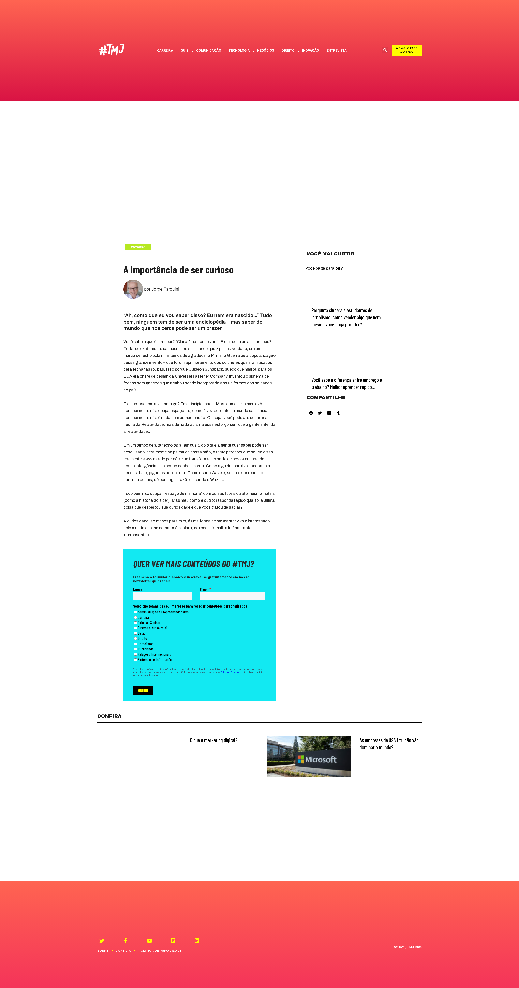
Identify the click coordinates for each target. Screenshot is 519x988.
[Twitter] (101, 940)
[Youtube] (149, 940)
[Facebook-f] (125, 940)
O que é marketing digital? (213, 740)
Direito (288, 50)
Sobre (102, 950)
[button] (406, 50)
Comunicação (208, 50)
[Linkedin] (196, 940)
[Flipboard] (173, 940)
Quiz (185, 50)
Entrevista (337, 50)
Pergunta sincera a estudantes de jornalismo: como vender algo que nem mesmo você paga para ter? (346, 317)
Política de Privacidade (160, 950)
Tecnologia (239, 50)
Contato (123, 950)
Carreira (165, 50)
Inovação (310, 50)
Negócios (265, 50)
